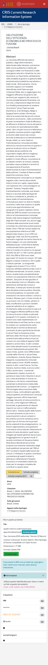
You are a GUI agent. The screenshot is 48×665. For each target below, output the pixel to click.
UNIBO (10, 24)
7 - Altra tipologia (22, 24)
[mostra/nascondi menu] (44, 4)
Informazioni (11, 575)
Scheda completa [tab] (30, 472)
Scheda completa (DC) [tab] (17, 476)
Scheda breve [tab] (13, 472)
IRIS (3, 24)
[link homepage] (8, 4)
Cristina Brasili (13, 47)
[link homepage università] (26, 4)
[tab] (31, 476)
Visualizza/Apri (11, 554)
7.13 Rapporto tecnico (13, 27)
